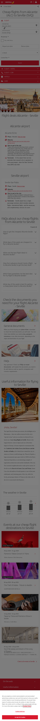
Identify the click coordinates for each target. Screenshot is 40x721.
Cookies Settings (20, 711)
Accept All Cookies (20, 717)
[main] (20, 705)
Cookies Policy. (27, 706)
